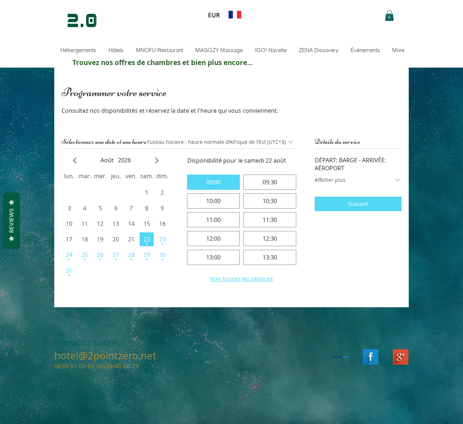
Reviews (11, 220)
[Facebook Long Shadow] (370, 357)
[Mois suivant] (156, 160)
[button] (389, 15)
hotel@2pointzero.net (105, 355)
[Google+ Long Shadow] (400, 357)
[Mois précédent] (75, 160)
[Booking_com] (340, 357)
